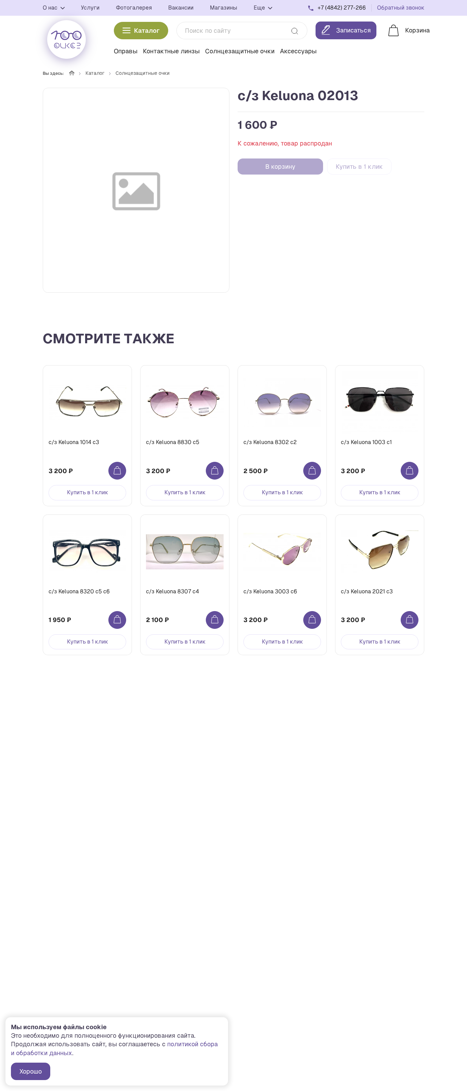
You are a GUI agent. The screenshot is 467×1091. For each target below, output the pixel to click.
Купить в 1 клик (359, 166)
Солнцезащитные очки (240, 51)
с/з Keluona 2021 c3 (367, 591)
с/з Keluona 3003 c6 (270, 591)
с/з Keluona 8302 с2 (270, 442)
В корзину (280, 166)
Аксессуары (298, 51)
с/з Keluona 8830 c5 (172, 442)
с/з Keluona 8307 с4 (172, 591)
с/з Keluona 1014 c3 (74, 442)
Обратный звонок (400, 7)
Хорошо (30, 1071)
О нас (51, 7)
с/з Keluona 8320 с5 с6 (79, 591)
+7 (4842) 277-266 (342, 7)
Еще (260, 7)
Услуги (90, 7)
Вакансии (181, 7)
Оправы (125, 51)
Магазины (223, 7)
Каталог (147, 30)
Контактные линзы (171, 51)
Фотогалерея (134, 7)
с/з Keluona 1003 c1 (366, 442)
